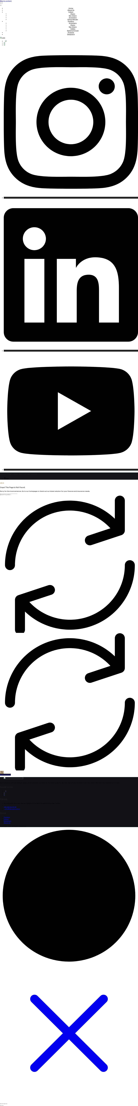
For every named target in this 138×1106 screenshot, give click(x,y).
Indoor (70, 12)
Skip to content (6, 1)
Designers (71, 34)
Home (71, 8)
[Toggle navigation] (1, 3)
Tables (72, 29)
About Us (71, 10)
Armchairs (73, 17)
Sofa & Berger (72, 19)
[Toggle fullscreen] (2, 1103)
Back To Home (5, 775)
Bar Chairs (73, 16)
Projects (71, 32)
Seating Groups (73, 31)
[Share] (4, 1103)
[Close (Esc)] (6, 1103)
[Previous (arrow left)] (1, 1105)
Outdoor (71, 21)
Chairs (72, 14)
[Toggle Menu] (1, 5)
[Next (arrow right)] (2, 1105)
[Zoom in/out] (1, 1103)
